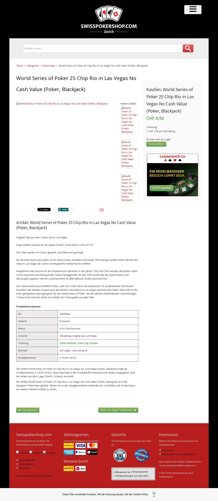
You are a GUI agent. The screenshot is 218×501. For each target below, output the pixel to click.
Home (19, 65)
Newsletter (24, 468)
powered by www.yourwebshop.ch (34, 475)
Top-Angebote (28, 410)
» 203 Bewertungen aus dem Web (131, 475)
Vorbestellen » (156, 144)
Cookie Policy (140, 494)
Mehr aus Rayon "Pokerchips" (117, 410)
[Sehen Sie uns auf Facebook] (22, 452)
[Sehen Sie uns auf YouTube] (49, 452)
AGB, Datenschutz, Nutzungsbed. (178, 454)
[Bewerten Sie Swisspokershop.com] (122, 471)
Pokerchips (49, 65)
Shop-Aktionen (26, 464)
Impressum (167, 450)
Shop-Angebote (27, 460)
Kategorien (33, 65)
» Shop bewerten (139, 471)
